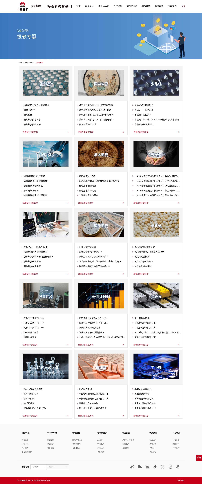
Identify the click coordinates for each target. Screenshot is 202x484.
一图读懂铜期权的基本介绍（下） (95, 394)
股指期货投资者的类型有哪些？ (38, 256)
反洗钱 (99, 440)
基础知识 (50, 444)
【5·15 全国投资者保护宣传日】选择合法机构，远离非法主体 (157, 176)
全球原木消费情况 (87, 186)
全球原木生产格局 (87, 190)
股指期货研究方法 (32, 261)
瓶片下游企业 (30, 110)
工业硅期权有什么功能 (145, 408)
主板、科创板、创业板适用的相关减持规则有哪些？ (101, 337)
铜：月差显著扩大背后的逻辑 (92, 408)
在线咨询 (199, 458)
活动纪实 (153, 452)
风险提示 (100, 452)
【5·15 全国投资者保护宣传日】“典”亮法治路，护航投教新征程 (158, 186)
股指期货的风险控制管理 (35, 252)
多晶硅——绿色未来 (144, 110)
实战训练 (146, 6)
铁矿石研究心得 (31, 394)
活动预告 (153, 448)
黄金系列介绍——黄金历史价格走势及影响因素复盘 (158, 332)
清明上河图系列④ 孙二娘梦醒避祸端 (96, 105)
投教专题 (50, 440)
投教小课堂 (76, 448)
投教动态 (159, 6)
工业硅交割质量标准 (144, 398)
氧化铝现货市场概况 (144, 261)
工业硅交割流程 (142, 394)
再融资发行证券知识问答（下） (94, 318)
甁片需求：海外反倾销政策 (36, 105)
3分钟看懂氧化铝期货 (145, 247)
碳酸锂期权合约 (31, 190)
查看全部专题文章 (30, 132)
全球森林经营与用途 (88, 195)
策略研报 (50, 448)
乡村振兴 (25, 448)
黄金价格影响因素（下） (146, 337)
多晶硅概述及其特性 (144, 124)
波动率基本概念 (31, 332)
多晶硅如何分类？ (143, 115)
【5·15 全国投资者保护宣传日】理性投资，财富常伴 (157, 195)
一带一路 (25, 444)
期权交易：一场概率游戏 (35, 247)
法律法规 (100, 448)
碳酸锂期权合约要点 (33, 186)
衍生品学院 (103, 6)
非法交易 (100, 444)
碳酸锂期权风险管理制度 (35, 195)
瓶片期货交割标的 (32, 124)
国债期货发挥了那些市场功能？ (94, 256)
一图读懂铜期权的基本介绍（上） (95, 398)
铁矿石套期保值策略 (33, 389)
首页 (78, 6)
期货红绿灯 (132, 6)
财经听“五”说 (77, 440)
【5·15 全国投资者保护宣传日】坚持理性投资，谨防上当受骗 (157, 181)
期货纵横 (25, 440)
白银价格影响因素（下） (146, 323)
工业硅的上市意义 (143, 389)
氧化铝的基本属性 (143, 266)
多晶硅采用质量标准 (144, 105)
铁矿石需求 (29, 403)
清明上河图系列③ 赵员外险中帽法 (95, 110)
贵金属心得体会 (142, 318)
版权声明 (180, 480)
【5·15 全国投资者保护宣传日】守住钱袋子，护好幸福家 (157, 190)
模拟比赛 (125, 448)
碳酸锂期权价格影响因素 (35, 181)
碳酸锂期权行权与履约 (34, 176)
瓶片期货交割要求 (32, 119)
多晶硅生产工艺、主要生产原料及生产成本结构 (157, 119)
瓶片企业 (28, 115)
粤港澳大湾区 (27, 452)
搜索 (183, 6)
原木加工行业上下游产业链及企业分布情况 (99, 181)
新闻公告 (153, 444)
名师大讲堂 (76, 444)
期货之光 (89, 6)
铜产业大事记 (85, 389)
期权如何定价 (30, 337)
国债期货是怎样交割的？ (90, 252)
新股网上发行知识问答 (89, 327)
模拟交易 (125, 444)
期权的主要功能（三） (34, 318)
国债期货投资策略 (87, 247)
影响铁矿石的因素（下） (35, 408)
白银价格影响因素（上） (146, 327)
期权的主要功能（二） (34, 323)
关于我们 (176, 448)
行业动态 (153, 440)
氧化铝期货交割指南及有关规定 (149, 252)
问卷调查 (176, 440)
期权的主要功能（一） (34, 327)
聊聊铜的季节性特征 (88, 403)
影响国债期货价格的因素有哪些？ (95, 266)
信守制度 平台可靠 (88, 124)
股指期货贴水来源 (32, 266)
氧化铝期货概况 (142, 256)
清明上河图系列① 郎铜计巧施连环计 (96, 119)
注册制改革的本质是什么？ (91, 332)
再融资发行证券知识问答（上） (94, 323)
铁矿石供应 (29, 398)
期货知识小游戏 (128, 440)
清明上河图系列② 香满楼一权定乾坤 (96, 115)
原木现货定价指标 (87, 176)
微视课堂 (118, 6)
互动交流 (172, 6)
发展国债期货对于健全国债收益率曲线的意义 (100, 261)
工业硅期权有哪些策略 (145, 403)
